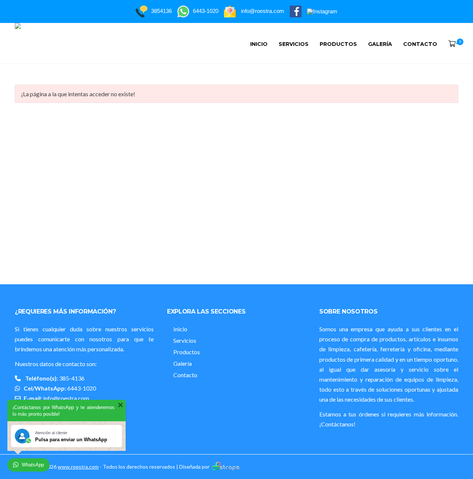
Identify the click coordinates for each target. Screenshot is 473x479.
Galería (380, 44)
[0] (450, 44)
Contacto (420, 44)
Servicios (294, 44)
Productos (338, 44)
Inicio (259, 44)
